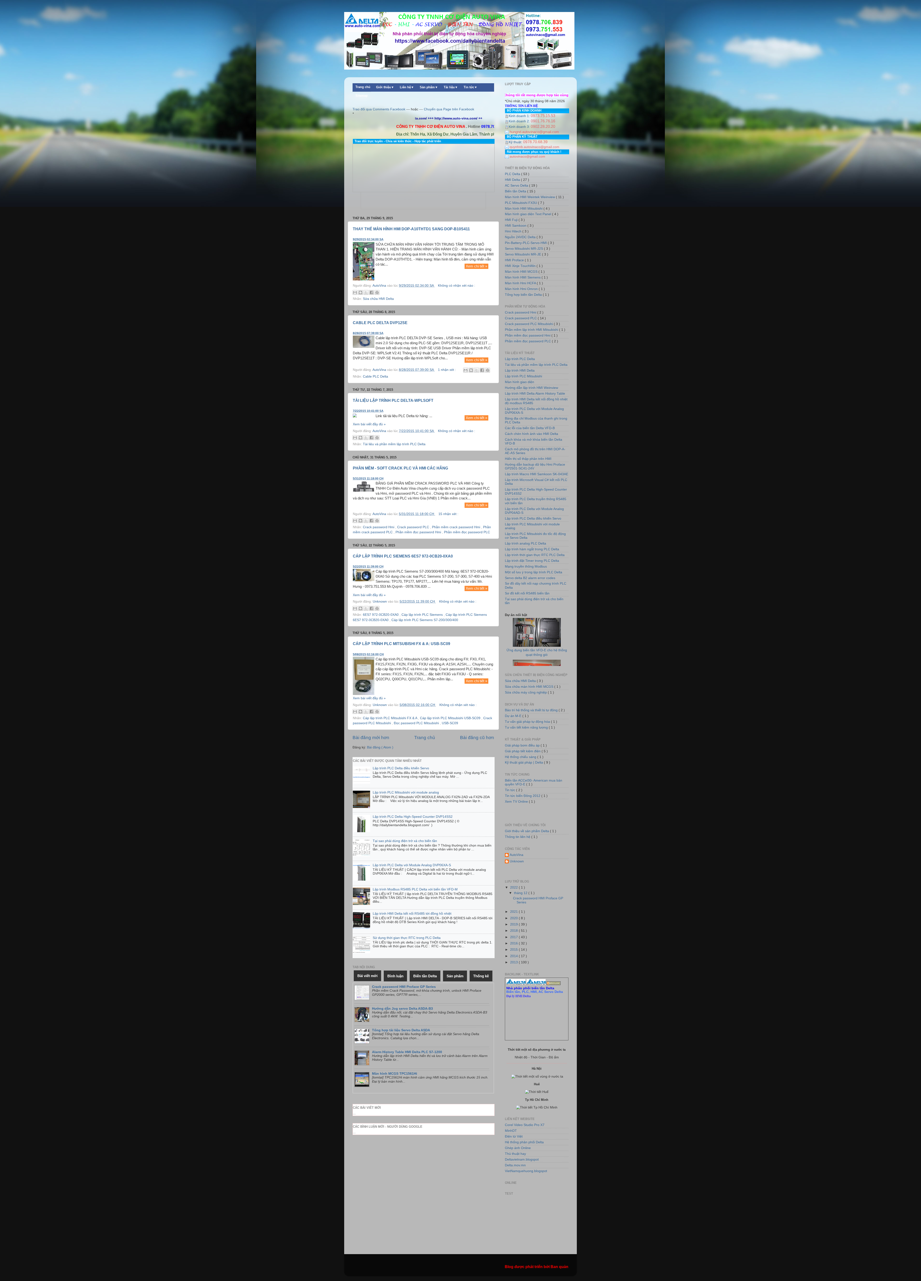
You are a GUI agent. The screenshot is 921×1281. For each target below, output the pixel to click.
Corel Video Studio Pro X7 (524, 1125)
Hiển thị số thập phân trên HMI (528, 459)
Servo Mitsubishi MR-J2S (524, 248)
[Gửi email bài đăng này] (355, 292)
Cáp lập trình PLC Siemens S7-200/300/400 (424, 620)
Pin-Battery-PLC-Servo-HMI (526, 243)
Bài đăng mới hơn (371, 737)
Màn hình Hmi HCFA (521, 283)
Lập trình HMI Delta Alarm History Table (535, 393)
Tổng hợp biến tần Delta (524, 295)
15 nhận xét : (448, 514)
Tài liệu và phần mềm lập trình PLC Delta (394, 444)
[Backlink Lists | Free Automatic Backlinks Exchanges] (554, 984)
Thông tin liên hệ (518, 837)
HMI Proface (515, 260)
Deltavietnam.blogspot (522, 1159)
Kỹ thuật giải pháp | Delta (524, 762)
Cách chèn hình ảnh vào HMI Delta (531, 434)
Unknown (517, 861)
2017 (514, 937)
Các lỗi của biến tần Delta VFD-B (530, 428)
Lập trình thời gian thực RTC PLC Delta (535, 555)
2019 (514, 924)
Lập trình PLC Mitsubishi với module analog (406, 792)
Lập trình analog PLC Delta (525, 543)
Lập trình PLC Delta (520, 359)
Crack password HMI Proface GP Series (404, 987)
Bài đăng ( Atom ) (380, 747)
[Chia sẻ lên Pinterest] (377, 292)
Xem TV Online (517, 801)
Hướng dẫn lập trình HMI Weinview (531, 388)
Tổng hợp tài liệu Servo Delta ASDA (401, 1030)
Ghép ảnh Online (518, 1148)
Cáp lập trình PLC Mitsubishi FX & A (390, 718)
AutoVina (516, 855)
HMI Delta (513, 180)
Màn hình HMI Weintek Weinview (530, 197)
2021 (514, 911)
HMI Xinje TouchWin (521, 266)
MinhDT (511, 1131)
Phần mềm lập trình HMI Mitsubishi (532, 330)
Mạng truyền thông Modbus (526, 566)
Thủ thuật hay (515, 1154)
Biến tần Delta (516, 191)
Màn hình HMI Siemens (523, 277)
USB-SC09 (450, 723)
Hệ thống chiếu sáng (521, 757)
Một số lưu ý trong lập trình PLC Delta (533, 572)
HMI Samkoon (516, 225)
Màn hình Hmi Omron (522, 289)
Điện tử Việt (514, 1136)
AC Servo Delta (517, 185)
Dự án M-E (513, 716)
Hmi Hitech (513, 231)
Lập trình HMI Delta (520, 370)
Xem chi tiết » (476, 266)
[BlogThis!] (360, 292)
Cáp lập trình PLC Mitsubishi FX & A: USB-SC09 (401, 644)
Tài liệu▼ (451, 87)
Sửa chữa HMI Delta (378, 299)
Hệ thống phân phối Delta (524, 1142)
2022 (514, 887)
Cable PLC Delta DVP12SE (380, 323)
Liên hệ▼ (407, 87)
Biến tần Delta (425, 976)
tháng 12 (521, 893)
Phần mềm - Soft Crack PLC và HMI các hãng (400, 468)
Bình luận (395, 976)
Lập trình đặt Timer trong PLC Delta (532, 561)
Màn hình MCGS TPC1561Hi (394, 1073)
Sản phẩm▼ (429, 87)
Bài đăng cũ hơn (477, 737)
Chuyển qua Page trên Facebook (449, 109)
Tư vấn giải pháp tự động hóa (528, 722)
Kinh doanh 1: (520, 116)
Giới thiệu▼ (385, 87)
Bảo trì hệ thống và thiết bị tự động (532, 710)
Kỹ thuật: (516, 142)
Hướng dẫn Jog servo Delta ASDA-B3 (402, 1008)
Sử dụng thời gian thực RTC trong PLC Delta (407, 938)
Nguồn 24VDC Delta (521, 237)
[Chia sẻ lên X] (366, 292)
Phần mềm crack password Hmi (456, 527)
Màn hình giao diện (519, 382)
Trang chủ (362, 87)
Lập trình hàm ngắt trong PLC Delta (532, 549)
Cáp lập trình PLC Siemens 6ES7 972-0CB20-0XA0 (403, 556)
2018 (514, 930)
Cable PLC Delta (375, 376)
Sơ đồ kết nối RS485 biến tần (527, 593)
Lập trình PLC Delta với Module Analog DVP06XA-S (412, 865)
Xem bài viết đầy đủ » (369, 424)
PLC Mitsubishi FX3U (521, 203)
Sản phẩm (455, 976)
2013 (514, 962)
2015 (514, 949)
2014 (514, 956)
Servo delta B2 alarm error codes (530, 578)
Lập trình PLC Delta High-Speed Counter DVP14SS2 (413, 816)
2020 (514, 918)
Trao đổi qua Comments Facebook (379, 109)
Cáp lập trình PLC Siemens (422, 615)
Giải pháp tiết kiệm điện (523, 751)
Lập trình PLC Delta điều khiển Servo (401, 768)
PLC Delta (513, 174)
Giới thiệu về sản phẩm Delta (527, 831)
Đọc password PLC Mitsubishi (417, 723)
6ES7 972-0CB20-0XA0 (381, 615)
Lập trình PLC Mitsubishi (523, 376)
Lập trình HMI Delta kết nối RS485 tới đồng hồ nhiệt (412, 913)
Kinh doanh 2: (520, 121)
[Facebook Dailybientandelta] (536, 984)
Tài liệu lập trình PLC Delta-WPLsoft (393, 400)
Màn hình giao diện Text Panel (528, 214)
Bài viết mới (367, 976)
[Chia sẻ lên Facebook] (371, 292)
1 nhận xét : (447, 370)
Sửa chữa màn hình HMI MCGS (529, 686)
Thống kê (481, 976)
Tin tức (510, 790)
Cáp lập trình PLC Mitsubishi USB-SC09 (450, 718)
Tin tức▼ (470, 87)
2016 (514, 943)
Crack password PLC (413, 527)
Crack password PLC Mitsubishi (529, 324)
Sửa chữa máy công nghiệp (526, 692)
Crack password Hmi (379, 527)
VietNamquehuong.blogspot (526, 1171)
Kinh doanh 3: (520, 127)
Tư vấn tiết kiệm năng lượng (527, 727)
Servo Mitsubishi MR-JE (523, 254)
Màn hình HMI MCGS (521, 271)
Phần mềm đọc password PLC (467, 532)
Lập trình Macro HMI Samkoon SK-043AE (536, 474)
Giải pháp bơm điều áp (523, 745)
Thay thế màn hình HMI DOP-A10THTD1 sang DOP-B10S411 (411, 229)
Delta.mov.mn (515, 1165)
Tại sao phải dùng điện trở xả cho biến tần (405, 841)
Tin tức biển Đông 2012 (523, 796)
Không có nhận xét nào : (456, 285)
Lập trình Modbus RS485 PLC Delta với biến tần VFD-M (415, 889)
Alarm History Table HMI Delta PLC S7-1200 (407, 1052)
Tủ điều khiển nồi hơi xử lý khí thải (537, 643)
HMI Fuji (512, 220)
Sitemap (361, 95)
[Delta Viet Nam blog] (515, 984)
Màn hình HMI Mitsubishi (524, 208)
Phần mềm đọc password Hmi (419, 532)
